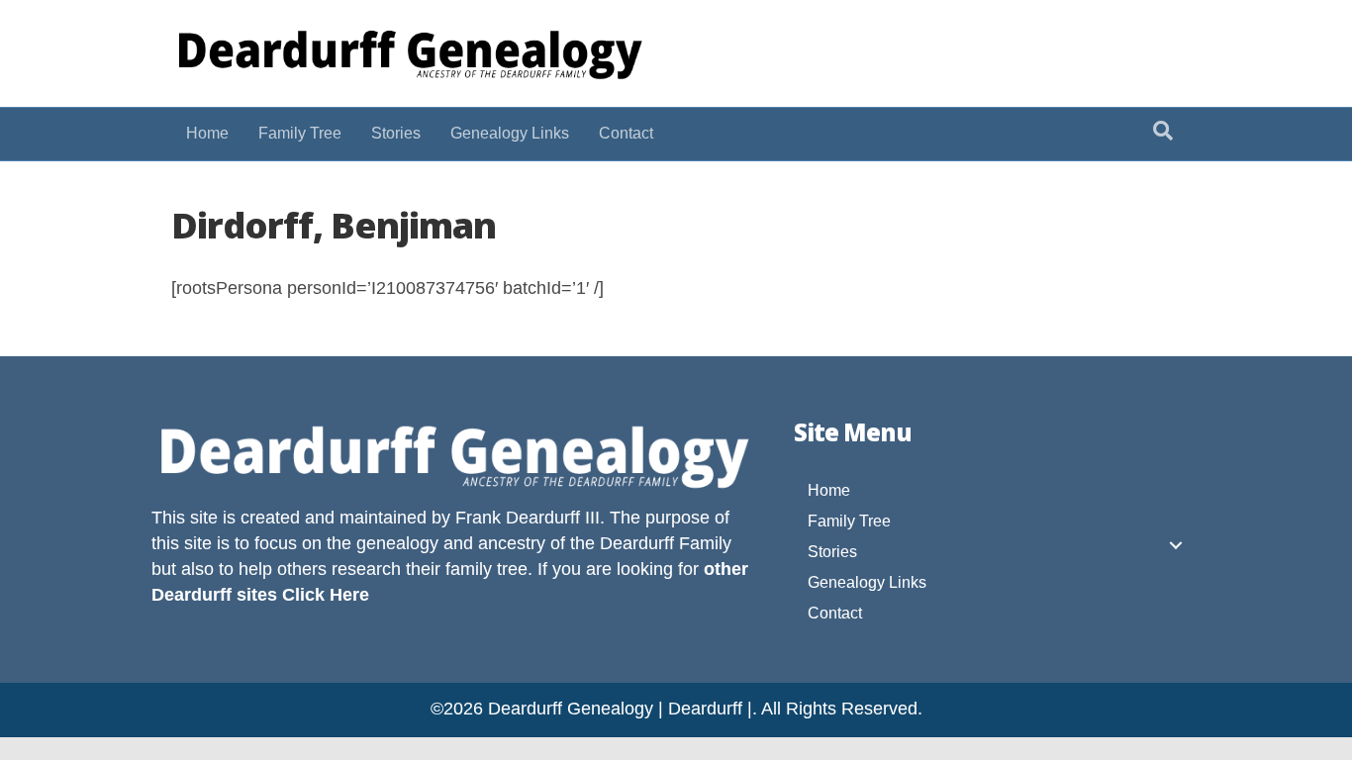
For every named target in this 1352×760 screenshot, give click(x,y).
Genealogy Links (509, 133)
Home (207, 133)
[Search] (1163, 130)
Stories (396, 133)
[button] (1176, 545)
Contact (626, 133)
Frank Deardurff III (527, 517)
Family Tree (299, 133)
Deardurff (637, 543)
